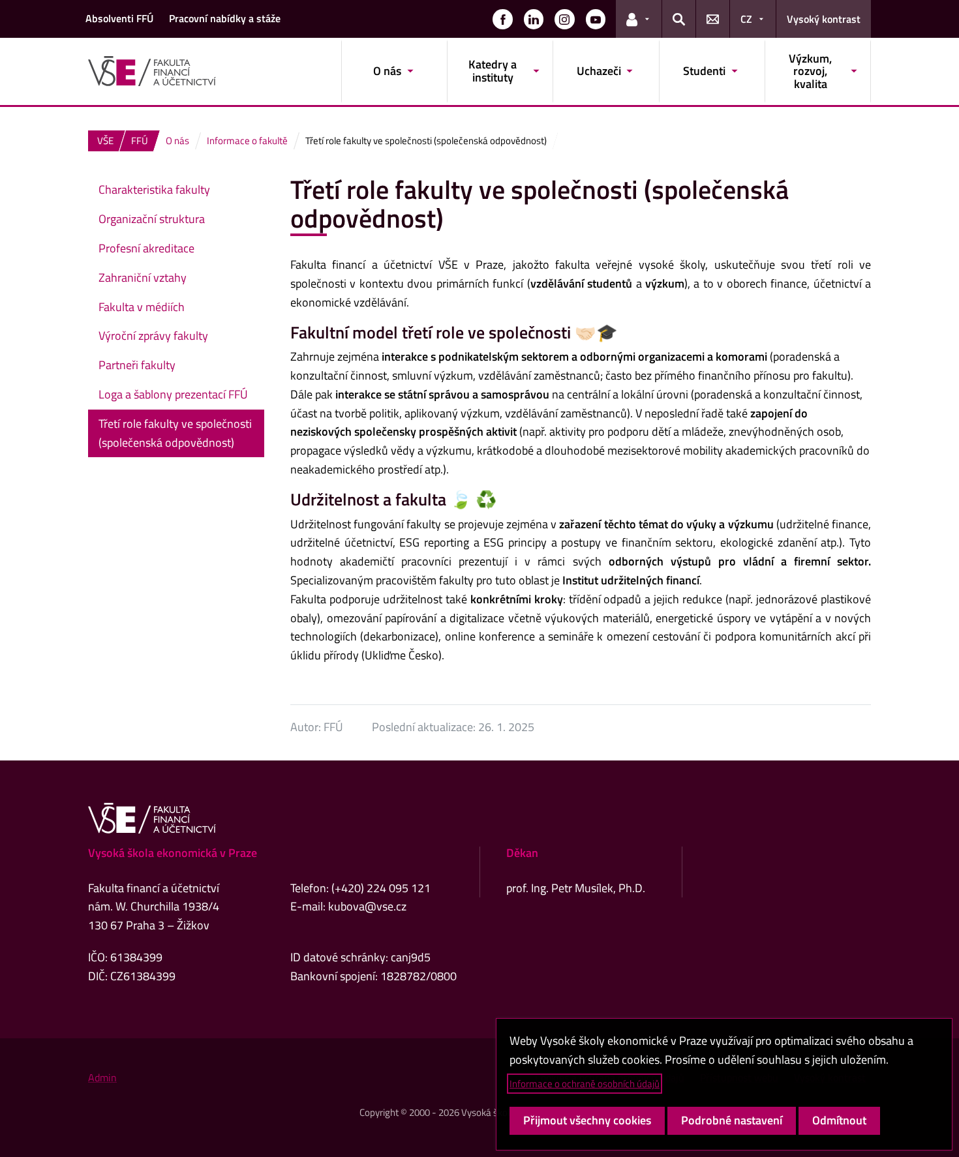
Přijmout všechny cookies (587, 1120)
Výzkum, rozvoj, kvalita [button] (810, 71)
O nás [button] (387, 71)
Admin (102, 1077)
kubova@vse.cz (367, 906)
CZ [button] (746, 19)
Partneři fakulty (137, 365)
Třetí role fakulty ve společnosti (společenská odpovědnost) (175, 433)
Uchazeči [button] (599, 71)
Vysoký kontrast (823, 19)
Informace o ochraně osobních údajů (585, 1083)
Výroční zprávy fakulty (153, 335)
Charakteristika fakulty (154, 189)
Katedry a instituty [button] (492, 70)
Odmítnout (839, 1120)
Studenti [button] (704, 71)
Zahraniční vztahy (143, 277)
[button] (502, 19)
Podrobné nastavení (731, 1120)
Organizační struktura (152, 219)
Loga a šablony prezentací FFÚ (173, 394)
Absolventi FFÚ (119, 18)
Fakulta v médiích (142, 307)
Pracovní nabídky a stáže (225, 18)
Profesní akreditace (146, 248)
